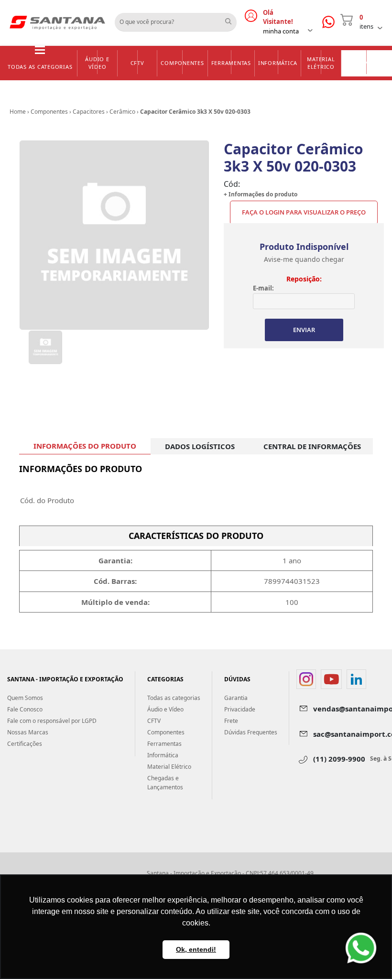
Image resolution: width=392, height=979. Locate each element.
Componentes (182, 62)
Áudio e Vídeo (97, 63)
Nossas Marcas (27, 732)
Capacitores (89, 112)
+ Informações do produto (260, 194)
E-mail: (263, 288)
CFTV (137, 62)
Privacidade (239, 709)
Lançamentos (367, 62)
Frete (231, 721)
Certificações (24, 744)
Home (18, 112)
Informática (277, 62)
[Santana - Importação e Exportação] (57, 22)
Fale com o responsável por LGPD (52, 721)
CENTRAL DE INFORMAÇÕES (312, 446)
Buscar (232, 18)
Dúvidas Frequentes (250, 732)
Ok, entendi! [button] (196, 949)
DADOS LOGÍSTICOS (200, 446)
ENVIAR (304, 329)
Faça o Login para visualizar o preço (304, 212)
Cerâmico (122, 112)
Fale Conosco (25, 709)
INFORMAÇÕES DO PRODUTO (84, 446)
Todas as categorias (40, 66)
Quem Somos (25, 698)
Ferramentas (231, 62)
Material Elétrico (321, 63)
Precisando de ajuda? (331, 22)
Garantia (236, 698)
